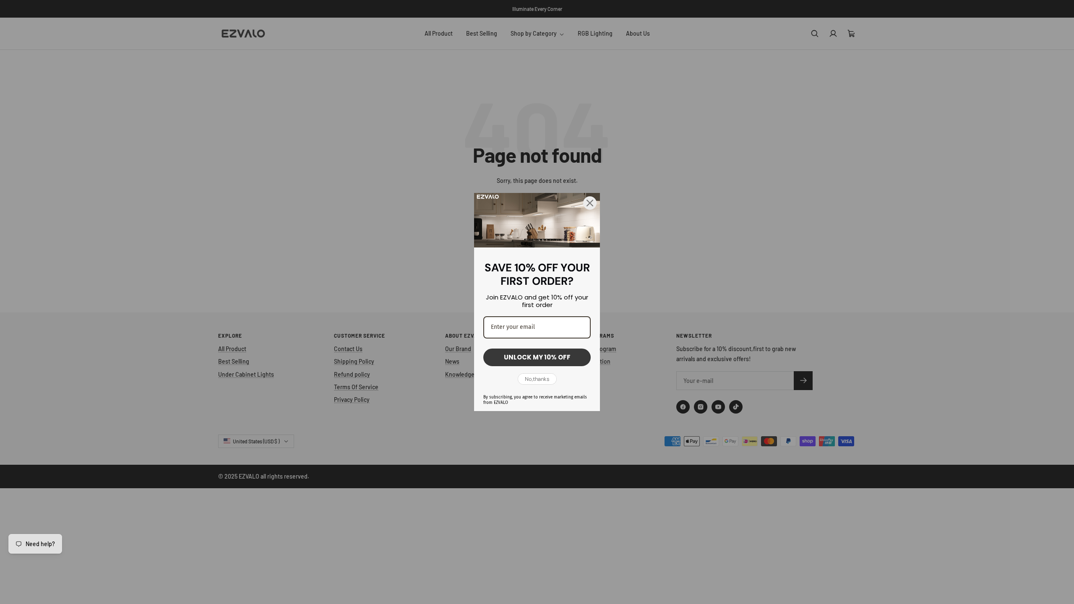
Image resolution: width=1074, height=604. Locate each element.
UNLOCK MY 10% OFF (537, 357)
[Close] (590, 203)
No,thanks (537, 379)
